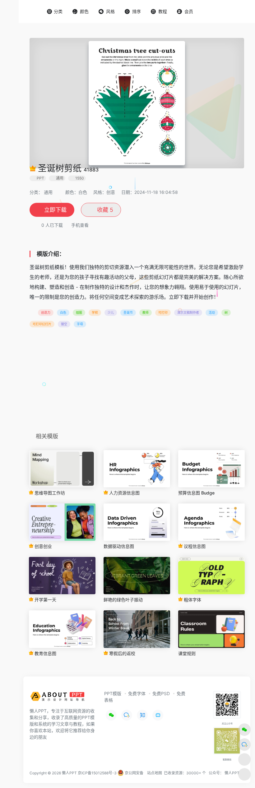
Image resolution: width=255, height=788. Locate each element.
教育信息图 (44, 653)
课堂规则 (187, 653)
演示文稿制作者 (188, 312)
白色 (63, 312)
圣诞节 (128, 312)
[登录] (235, 11)
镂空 (64, 324)
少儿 (111, 312)
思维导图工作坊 (49, 492)
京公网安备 (133, 773)
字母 (80, 324)
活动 (212, 312)
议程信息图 (194, 546)
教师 (145, 312)
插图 (79, 312)
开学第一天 (44, 599)
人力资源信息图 (124, 492)
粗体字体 (192, 599)
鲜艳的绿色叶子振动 (123, 599)
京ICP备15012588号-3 (97, 773)
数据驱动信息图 (119, 546)
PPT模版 (112, 693)
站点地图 (154, 773)
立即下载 (55, 210)
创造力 (45, 312)
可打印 (163, 312)
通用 (48, 192)
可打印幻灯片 (42, 324)
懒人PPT (232, 773)
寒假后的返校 (121, 653)
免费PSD (161, 693)
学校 (95, 312)
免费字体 (137, 693)
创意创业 (42, 546)
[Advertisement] (137, 382)
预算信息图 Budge (196, 492)
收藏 (104, 210)
